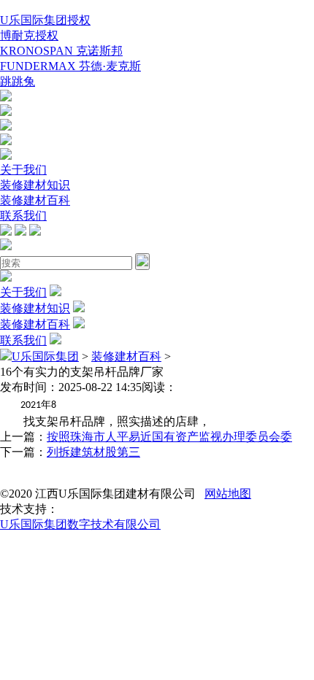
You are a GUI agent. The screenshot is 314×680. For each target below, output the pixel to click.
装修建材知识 (35, 185)
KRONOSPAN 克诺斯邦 (61, 51)
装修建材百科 (35, 200)
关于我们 (23, 169)
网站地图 (227, 493)
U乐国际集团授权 (45, 20)
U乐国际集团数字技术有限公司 (80, 524)
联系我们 (23, 215)
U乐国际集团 (45, 356)
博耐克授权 (29, 35)
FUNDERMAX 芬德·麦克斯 (70, 66)
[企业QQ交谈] (6, 97)
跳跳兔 (17, 81)
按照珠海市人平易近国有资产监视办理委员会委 (169, 436)
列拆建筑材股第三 (93, 452)
